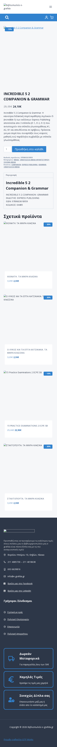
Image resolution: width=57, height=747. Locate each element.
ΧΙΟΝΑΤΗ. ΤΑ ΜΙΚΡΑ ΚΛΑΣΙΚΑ (22, 276)
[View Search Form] (7, 17)
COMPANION (16, 165)
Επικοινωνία (13, 626)
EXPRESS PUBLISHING (30, 165)
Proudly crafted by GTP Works (18, 739)
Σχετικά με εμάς (15, 612)
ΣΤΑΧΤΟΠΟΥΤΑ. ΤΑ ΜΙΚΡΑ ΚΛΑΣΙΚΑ (25, 498)
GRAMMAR (42, 165)
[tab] (28, 175)
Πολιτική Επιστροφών (18, 619)
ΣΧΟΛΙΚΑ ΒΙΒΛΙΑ (10, 162)
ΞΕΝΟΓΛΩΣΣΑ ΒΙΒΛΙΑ (12, 167)
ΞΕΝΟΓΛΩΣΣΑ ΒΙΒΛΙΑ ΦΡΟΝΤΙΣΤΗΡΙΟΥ (34, 160)
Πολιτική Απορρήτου (17, 633)
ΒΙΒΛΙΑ (16, 160)
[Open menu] (50, 6)
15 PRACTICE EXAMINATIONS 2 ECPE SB (27, 425)
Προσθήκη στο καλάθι (29, 149)
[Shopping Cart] (51, 17)
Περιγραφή (11, 175)
